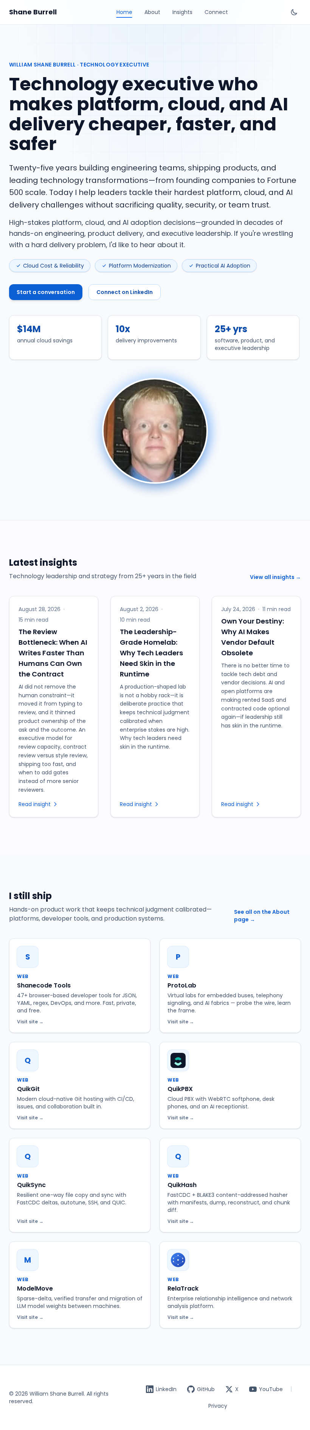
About (152, 12)
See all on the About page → (262, 915)
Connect (216, 12)
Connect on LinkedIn (124, 292)
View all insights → (275, 577)
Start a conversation (46, 292)
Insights (182, 12)
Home (124, 12)
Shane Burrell (33, 12)
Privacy (217, 1406)
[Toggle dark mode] (294, 12)
